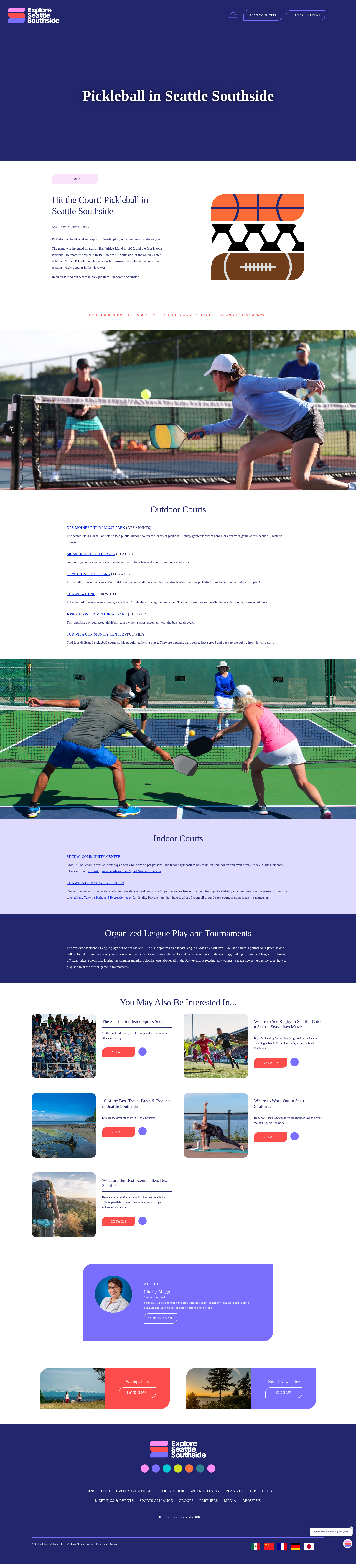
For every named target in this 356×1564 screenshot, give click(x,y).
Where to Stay (205, 1491)
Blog (267, 1491)
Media (230, 1501)
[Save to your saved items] (142, 1051)
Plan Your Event (306, 15)
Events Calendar (133, 1491)
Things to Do (97, 1491)
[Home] (34, 15)
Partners (208, 1501)
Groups (186, 1501)
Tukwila (149, 948)
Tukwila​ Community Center (95, 883)
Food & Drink (170, 1491)
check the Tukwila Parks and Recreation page (101, 897)
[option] (255, 1546)
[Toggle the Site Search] (333, 15)
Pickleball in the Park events (181, 960)
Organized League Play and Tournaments (219, 315)
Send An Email (160, 1318)
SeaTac (132, 948)
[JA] (309, 1546)
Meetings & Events (114, 1501)
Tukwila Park (81, 594)
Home (76, 179)
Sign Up (283, 1392)
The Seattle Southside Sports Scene (134, 1021)
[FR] (282, 1546)
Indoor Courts (150, 315)
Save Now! (137, 1392)
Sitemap (113, 1544)
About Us (251, 1501)
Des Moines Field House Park (96, 527)
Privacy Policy (102, 1544)
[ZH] (269, 1546)
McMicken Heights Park (91, 554)
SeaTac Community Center (94, 856)
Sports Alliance (156, 1501)
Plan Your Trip (241, 1491)
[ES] (255, 1546)
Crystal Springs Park (88, 574)
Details (119, 1052)
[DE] (295, 1546)
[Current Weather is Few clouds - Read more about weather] (233, 15)
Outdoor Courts (109, 315)
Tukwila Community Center (95, 634)
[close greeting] (351, 1528)
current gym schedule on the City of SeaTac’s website (124, 871)
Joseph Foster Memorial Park (97, 614)
